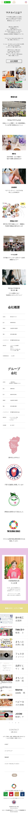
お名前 (7, 744)
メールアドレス (9, 750)
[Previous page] (9, 722)
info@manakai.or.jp (14, 340)
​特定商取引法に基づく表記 (14, 806)
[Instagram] (26, 2)
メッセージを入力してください (12, 763)
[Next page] (18, 722)
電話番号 (7, 757)
